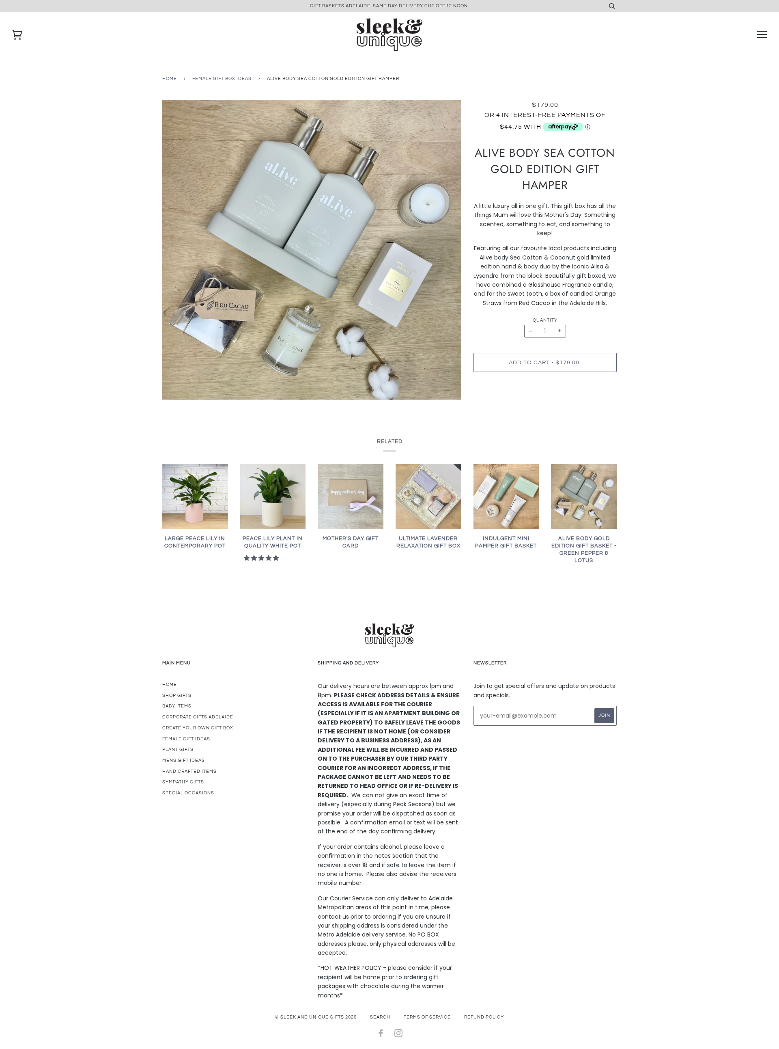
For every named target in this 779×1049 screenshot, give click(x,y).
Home (169, 78)
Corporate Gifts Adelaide (197, 717)
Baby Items (177, 706)
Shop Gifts (177, 695)
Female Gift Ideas (186, 739)
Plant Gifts (178, 749)
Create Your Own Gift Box (197, 728)
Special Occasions (188, 793)
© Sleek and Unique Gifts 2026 (316, 1017)
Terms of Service (427, 1017)
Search (380, 1017)
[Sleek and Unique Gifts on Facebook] (381, 1035)
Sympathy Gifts (183, 782)
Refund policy (484, 1017)
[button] (262, 558)
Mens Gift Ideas (183, 760)
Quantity (545, 320)
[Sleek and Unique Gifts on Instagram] (398, 1035)
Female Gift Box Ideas (222, 78)
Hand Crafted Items (189, 771)
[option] (311, 250)
